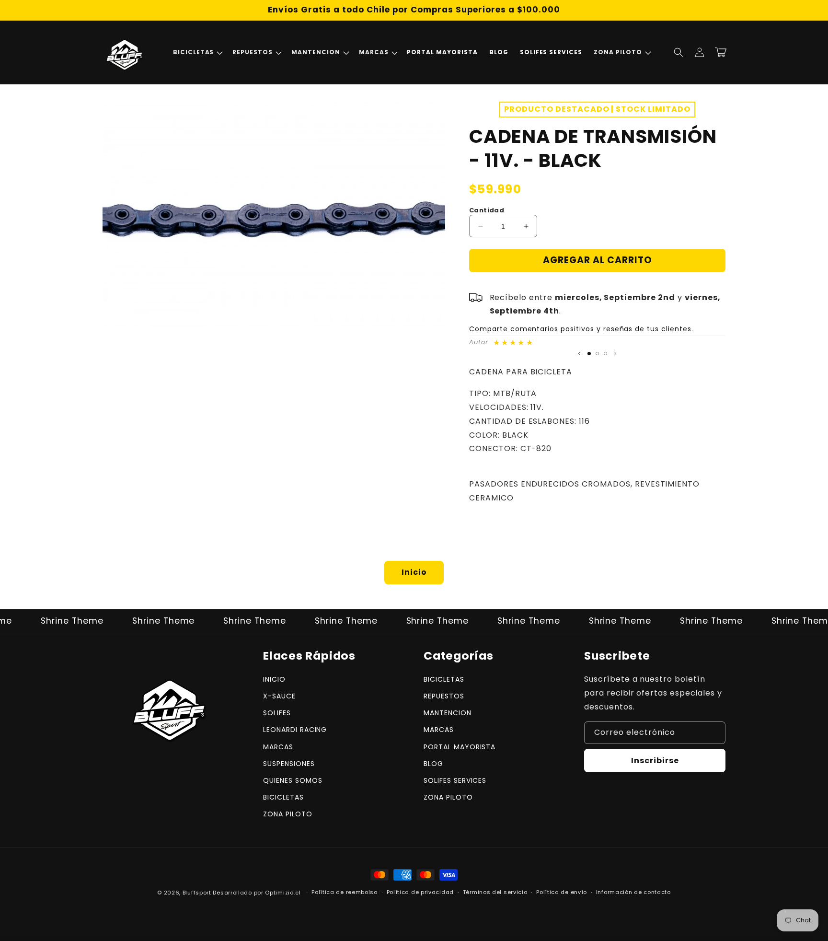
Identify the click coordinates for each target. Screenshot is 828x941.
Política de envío (561, 892)
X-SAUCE (279, 696)
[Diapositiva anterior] (579, 353)
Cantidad (486, 210)
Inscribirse (655, 760)
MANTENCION (448, 713)
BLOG (433, 763)
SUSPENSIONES (289, 763)
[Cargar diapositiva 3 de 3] (605, 353)
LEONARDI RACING (295, 729)
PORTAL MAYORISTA (459, 747)
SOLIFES (277, 713)
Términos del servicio (495, 892)
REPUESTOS (444, 696)
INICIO (274, 679)
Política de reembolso (344, 892)
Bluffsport (197, 892)
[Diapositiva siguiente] (615, 353)
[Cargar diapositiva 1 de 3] (589, 353)
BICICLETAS (283, 797)
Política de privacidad (420, 892)
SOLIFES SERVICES (455, 780)
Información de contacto (633, 892)
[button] (197, 52)
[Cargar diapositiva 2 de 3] (597, 353)
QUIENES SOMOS (292, 780)
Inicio (414, 572)
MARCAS (278, 747)
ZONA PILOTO (287, 814)
